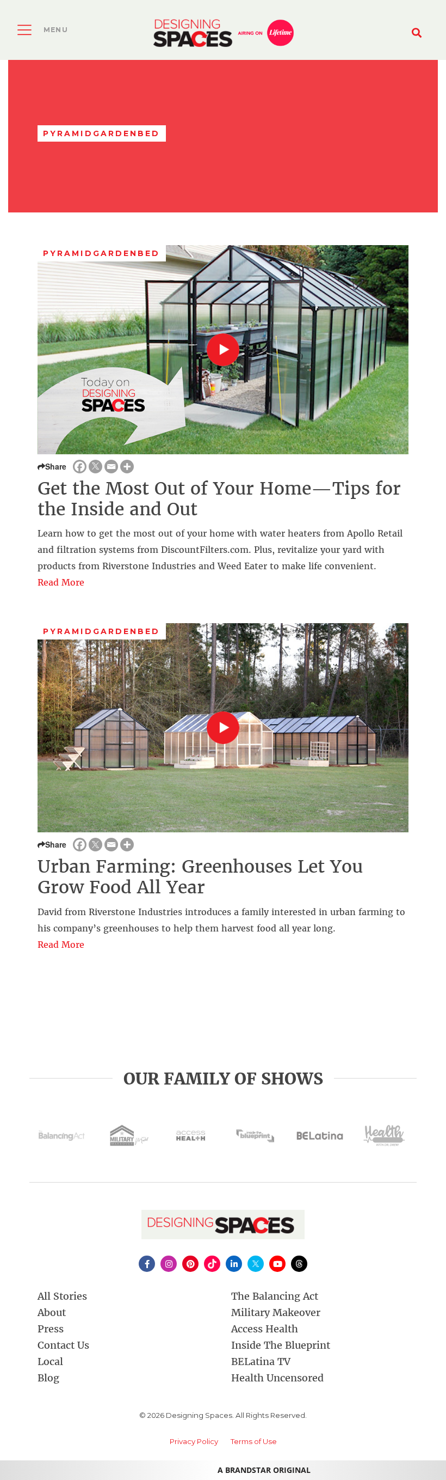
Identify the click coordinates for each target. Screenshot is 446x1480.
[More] (127, 466)
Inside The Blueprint (280, 1345)
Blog (48, 1378)
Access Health (264, 1329)
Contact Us (63, 1345)
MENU (56, 30)
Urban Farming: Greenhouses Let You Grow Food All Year (200, 877)
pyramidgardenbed (101, 253)
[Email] (111, 466)
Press (51, 1329)
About (52, 1312)
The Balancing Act (274, 1296)
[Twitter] (95, 466)
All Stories (62, 1296)
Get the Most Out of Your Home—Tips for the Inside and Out (219, 499)
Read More (61, 582)
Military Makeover (275, 1312)
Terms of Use (254, 1441)
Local (50, 1361)
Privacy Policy (194, 1441)
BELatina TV (260, 1361)
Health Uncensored (277, 1378)
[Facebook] (79, 466)
